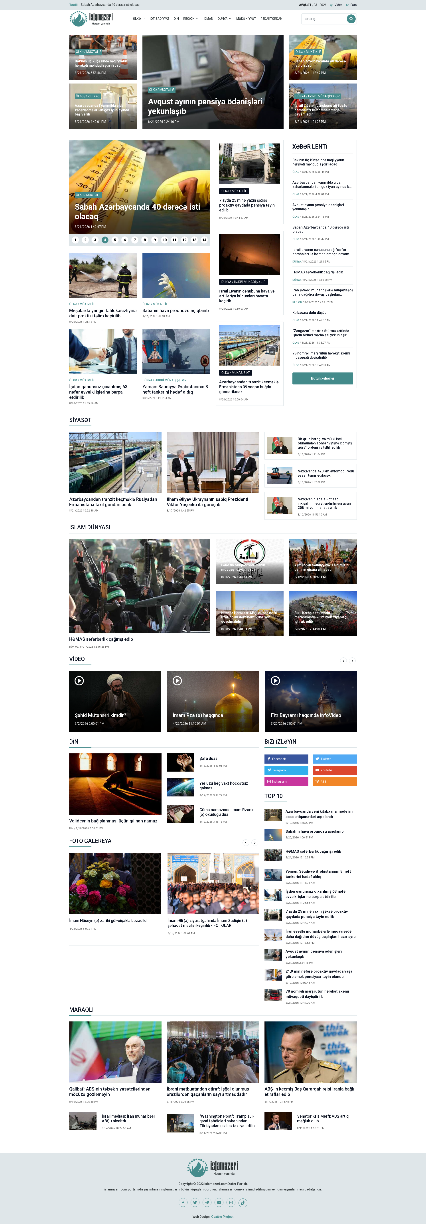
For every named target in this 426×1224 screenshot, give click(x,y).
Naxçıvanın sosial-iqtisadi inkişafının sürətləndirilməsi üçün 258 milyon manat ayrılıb (324, 503)
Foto (354, 5)
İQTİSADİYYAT (159, 18)
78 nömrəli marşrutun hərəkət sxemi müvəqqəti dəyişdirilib (321, 355)
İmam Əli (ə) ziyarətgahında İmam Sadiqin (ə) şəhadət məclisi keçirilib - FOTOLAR (207, 923)
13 (194, 240)
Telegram (279, 770)
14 (204, 240)
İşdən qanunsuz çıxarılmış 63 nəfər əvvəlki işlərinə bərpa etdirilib (98, 392)
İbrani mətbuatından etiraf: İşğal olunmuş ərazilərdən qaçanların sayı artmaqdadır (208, 1091)
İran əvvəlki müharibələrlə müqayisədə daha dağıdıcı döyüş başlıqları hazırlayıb (322, 294)
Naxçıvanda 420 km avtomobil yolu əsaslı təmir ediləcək (326, 473)
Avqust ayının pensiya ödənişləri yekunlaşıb (318, 207)
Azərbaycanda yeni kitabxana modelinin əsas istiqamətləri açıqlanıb (320, 814)
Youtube (327, 770)
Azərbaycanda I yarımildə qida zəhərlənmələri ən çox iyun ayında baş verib (102, 109)
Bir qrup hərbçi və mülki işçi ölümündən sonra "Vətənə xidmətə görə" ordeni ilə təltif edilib (325, 443)
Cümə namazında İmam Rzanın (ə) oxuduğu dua (226, 812)
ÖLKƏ (137, 18)
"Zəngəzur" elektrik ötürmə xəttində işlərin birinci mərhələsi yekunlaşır (320, 333)
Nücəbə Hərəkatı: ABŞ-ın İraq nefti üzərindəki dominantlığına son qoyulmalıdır (249, 617)
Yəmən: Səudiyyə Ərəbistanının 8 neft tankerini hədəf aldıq (175, 389)
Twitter (326, 759)
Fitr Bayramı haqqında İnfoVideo (306, 715)
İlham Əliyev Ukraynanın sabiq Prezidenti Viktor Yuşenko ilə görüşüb (207, 502)
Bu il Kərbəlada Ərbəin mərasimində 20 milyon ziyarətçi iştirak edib (320, 617)
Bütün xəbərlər (323, 378)
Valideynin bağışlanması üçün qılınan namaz (113, 821)
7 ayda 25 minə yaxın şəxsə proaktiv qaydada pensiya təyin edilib (247, 205)
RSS (324, 781)
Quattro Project (222, 1216)
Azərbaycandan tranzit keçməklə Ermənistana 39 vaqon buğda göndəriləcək (249, 387)
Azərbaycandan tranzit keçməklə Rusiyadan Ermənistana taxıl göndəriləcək (113, 502)
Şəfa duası (208, 758)
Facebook (279, 759)
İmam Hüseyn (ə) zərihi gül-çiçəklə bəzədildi (108, 920)
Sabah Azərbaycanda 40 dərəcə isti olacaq (110, 4)
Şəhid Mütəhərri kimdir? (100, 715)
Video (339, 5)
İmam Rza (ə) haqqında (198, 715)
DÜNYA (222, 18)
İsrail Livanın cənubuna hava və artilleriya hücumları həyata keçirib (247, 296)
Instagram (279, 781)
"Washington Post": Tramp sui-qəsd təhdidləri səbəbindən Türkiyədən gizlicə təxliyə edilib (227, 1121)
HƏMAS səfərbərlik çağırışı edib (317, 272)
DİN (176, 18)
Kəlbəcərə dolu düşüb (309, 312)
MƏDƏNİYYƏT (246, 18)
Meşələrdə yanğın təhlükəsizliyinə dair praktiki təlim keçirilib (103, 313)
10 (165, 240)
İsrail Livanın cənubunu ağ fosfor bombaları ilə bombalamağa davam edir (321, 109)
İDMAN (208, 18)
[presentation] (343, 660)
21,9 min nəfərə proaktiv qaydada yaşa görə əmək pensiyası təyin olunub (319, 974)
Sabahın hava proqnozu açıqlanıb (175, 310)
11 (174, 240)
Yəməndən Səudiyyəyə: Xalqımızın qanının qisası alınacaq (321, 567)
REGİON (189, 18)
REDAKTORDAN (271, 18)
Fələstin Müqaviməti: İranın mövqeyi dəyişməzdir (243, 567)
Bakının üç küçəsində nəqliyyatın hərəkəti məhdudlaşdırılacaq (101, 63)
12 (184, 240)
